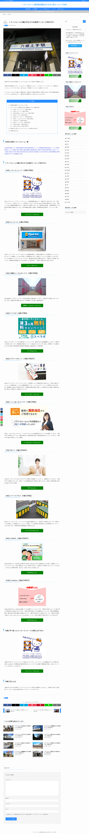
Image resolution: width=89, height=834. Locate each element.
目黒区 (67, 164)
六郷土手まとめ (14, 130)
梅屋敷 (28, 149)
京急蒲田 (32, 149)
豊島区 (67, 181)
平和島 (21, 149)
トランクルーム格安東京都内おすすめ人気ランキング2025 (44, 4)
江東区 (67, 158)
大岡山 (18, 151)
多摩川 (58, 151)
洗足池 (24, 151)
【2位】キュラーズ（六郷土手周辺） (21, 111)
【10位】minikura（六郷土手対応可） (21, 126)
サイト (7, 809)
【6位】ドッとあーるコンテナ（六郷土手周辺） (23, 118)
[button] (7, 75)
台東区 (67, 152)
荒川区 (67, 187)
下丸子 (12, 153)
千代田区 (68, 138)
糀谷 (36, 149)
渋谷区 (67, 173)
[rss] (83, 1)
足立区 (67, 196)
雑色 (7, 151)
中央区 (67, 141)
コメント (8, 779)
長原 (21, 151)
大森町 (24, 149)
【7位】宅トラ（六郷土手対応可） (20, 120)
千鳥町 (44, 151)
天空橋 (25, 147)
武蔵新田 (16, 153)
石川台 (28, 151)
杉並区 (67, 179)
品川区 (67, 161)
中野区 (67, 176)
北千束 (14, 151)
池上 (48, 151)
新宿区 (67, 147)
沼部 (5, 153)
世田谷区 (68, 170)
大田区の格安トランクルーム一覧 (18, 105)
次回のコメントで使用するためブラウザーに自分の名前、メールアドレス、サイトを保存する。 (28, 814)
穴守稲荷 (43, 149)
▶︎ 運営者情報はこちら (75, 45)
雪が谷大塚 (33, 151)
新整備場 (41, 147)
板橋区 (67, 190)
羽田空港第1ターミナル (50, 147)
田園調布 (54, 151)
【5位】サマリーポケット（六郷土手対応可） (23, 116)
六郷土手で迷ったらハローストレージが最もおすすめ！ (24, 128)
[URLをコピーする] (57, 75)
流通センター (12, 147)
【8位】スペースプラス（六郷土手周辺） (22, 122)
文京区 (67, 150)
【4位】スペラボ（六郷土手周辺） (20, 115)
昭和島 (18, 147)
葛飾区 (67, 199)
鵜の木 (8, 153)
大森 (5, 147)
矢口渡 (20, 153)
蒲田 (8, 147)
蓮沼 (50, 151)
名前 (7, 798)
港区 (67, 144)
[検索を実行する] (84, 21)
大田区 (6, 25)
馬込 (18, 149)
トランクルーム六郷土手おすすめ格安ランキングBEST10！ (25, 107)
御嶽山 (37, 151)
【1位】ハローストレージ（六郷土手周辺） (22, 109)
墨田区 (67, 155)
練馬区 (67, 193)
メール (8, 803)
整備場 (21, 147)
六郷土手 (10, 151)
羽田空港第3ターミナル (33, 147)
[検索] (85, 1)
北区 (67, 184)
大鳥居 (39, 149)
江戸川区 (68, 202)
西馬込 (14, 149)
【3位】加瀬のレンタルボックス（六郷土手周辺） (24, 113)
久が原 (41, 151)
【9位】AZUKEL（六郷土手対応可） (21, 124)
